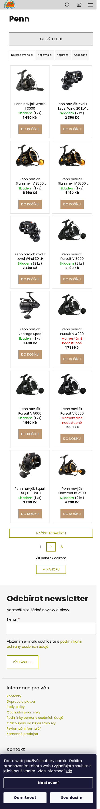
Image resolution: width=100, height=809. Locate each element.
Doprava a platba (21, 701)
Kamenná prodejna (22, 734)
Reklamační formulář (24, 728)
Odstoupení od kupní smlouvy (31, 723)
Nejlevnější (45, 55)
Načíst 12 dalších (51, 533)
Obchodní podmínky (23, 712)
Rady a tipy (16, 706)
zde (69, 771)
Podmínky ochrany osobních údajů (35, 717)
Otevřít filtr (51, 39)
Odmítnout (25, 797)
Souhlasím (71, 797)
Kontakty (14, 696)
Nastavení (48, 782)
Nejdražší (63, 55)
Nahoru (53, 569)
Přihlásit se (22, 662)
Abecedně (80, 55)
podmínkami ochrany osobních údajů (44, 644)
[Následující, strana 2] (51, 547)
